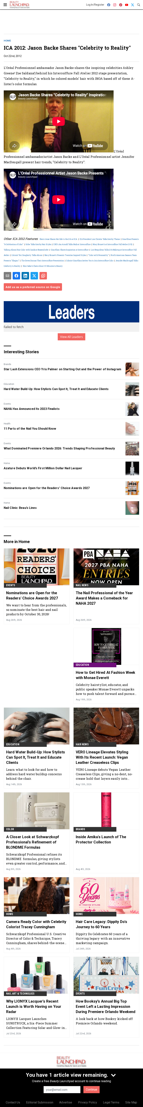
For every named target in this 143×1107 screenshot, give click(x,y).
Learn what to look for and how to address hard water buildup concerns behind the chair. (34, 774)
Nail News (82, 585)
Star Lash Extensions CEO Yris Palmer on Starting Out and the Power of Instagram (62, 369)
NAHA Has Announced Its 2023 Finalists (32, 409)
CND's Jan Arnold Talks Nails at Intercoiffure (72, 244)
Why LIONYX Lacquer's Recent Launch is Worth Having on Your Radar (33, 1006)
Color (10, 829)
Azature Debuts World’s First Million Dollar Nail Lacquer (43, 468)
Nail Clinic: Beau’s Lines (20, 508)
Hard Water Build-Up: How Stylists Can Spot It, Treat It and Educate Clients (56, 389)
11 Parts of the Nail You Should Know (30, 428)
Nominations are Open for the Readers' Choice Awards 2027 (47, 488)
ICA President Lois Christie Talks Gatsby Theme (100, 239)
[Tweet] (34, 275)
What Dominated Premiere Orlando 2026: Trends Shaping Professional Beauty (59, 448)
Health (7, 423)
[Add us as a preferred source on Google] (43, 275)
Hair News (82, 744)
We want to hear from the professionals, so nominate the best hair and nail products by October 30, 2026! (36, 609)
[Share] (16, 275)
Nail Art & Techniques (20, 993)
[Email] (7, 275)
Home (7, 40)
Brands (7, 364)
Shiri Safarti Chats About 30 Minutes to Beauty (43, 266)
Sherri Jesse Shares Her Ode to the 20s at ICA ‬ (58, 239)
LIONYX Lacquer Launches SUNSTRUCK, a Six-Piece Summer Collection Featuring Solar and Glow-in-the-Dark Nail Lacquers (36, 1023)
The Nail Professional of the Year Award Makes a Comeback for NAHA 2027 (104, 598)
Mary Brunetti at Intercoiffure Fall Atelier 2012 (113, 244)
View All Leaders (71, 337)
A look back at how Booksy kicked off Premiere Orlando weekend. (104, 1021)
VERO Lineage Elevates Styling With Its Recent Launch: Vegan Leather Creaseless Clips (102, 757)
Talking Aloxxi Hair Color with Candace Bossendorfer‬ (26, 250)
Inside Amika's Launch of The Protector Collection (101, 839)
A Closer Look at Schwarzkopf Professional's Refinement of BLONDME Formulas (32, 842)
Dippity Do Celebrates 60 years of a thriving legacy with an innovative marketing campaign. (103, 938)
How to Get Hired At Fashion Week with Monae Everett (105, 675)
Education (9, 384)
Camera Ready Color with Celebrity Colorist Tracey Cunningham (36, 924)
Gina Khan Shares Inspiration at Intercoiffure (70, 250)
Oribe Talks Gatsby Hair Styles (38, 244)
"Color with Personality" (98, 255)
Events (7, 404)
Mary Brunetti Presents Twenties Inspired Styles (65, 255)
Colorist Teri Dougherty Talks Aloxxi (27, 255)
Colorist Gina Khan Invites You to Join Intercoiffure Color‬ (90, 260)
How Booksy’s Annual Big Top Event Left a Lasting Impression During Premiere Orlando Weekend (105, 1006)
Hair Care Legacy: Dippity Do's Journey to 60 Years (101, 924)
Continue (91, 1089)
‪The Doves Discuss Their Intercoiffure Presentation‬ (42, 260)
